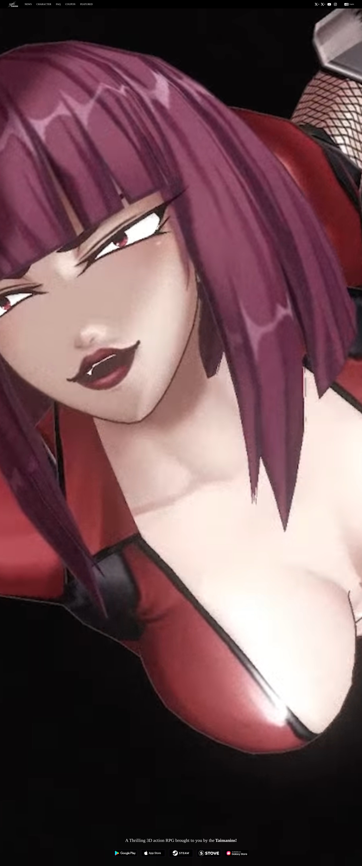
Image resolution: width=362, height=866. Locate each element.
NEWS (28, 4)
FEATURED (86, 4)
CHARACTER (43, 4)
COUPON (70, 4)
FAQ (58, 4)
